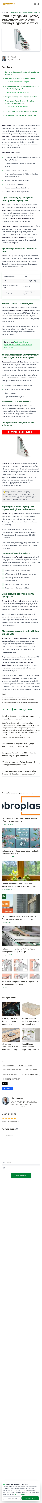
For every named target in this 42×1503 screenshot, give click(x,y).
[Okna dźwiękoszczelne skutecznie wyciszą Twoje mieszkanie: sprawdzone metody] (21, 903)
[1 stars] (3, 1117)
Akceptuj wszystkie (30, 1498)
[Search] (38, 4)
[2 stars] (6, 1117)
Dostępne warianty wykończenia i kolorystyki (21, 97)
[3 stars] (9, 1117)
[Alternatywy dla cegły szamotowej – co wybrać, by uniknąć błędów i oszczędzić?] (31, 1009)
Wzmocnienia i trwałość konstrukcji (18, 92)
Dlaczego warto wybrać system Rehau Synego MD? (21, 116)
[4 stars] (12, 1117)
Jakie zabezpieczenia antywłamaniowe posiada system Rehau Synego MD (22, 88)
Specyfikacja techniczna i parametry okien (20, 78)
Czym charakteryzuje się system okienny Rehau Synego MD (22, 73)
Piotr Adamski (12, 57)
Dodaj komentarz (21, 1175)
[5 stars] (15, 1117)
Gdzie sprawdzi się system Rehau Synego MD (21, 111)
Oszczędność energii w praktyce (17, 106)
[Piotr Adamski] (4, 58)
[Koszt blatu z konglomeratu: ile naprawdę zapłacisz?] (31, 1035)
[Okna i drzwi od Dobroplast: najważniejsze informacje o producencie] (21, 805)
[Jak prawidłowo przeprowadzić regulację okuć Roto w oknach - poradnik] (21, 969)
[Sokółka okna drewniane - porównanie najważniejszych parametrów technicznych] (21, 871)
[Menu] (35, 4)
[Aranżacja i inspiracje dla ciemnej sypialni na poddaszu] (11, 1009)
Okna (6, 12)
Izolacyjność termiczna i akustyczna (18, 82)
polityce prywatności (21, 1494)
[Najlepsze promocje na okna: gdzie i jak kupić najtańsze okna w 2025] (21, 838)
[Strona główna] (2, 12)
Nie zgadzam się (12, 1498)
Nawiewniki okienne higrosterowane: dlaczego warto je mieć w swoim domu (18, 344)
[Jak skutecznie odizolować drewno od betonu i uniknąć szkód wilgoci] (11, 1035)
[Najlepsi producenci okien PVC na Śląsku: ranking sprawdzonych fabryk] (21, 936)
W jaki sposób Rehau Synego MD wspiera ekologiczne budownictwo (19, 102)
